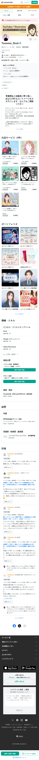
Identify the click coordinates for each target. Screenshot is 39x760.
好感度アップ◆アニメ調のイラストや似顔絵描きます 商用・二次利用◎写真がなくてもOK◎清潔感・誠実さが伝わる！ (19, 484)
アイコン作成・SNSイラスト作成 (27, 461)
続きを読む (9, 598)
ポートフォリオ (32, 10)
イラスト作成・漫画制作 (10, 461)
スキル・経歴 (6, 15)
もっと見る (20, 129)
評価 (19, 15)
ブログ (32, 15)
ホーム (6, 10)
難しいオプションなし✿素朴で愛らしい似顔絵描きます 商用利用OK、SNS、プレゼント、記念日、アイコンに (19, 518)
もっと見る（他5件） (10, 354)
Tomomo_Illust (10, 43)
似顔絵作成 (21, 515)
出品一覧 (19, 10)
